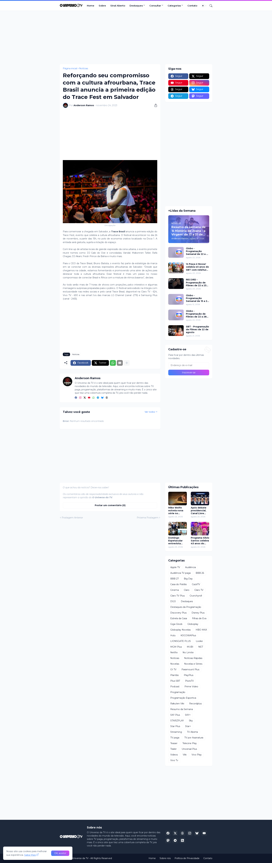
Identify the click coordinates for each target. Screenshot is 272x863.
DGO (173, 601)
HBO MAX (201, 629)
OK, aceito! (60, 853)
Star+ (188, 726)
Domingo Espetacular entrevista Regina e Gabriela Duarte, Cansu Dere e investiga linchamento (177, 540)
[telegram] (98, 397)
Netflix (174, 652)
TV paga (174, 737)
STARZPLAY (177, 720)
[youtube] (89, 397)
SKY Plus (175, 714)
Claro (186, 590)
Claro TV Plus (177, 595)
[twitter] (85, 397)
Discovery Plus (178, 612)
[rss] (182, 840)
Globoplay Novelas (180, 629)
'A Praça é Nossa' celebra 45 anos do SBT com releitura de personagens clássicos (197, 267)
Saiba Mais (30, 855)
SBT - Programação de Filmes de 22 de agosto (197, 329)
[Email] (120, 363)
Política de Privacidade (187, 858)
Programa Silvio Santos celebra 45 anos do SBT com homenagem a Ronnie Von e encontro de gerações (200, 540)
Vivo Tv (174, 760)
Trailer (173, 749)
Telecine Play (189, 743)
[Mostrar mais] (127, 363)
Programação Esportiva (183, 697)
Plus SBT (175, 680)
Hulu (173, 635)
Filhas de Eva (199, 618)
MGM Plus (176, 646)
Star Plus (175, 726)
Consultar (155, 5)
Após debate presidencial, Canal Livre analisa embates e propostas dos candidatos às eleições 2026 (199, 510)
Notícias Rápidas (193, 658)
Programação (177, 692)
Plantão (174, 675)
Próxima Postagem (147, 517)
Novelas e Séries (193, 663)
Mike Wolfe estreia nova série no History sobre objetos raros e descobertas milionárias (177, 510)
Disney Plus (198, 612)
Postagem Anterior (72, 517)
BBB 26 (200, 573)
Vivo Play (197, 754)
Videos (174, 754)
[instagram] (80, 397)
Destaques (136, 5)
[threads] (107, 397)
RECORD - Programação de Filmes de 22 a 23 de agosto (196, 282)
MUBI (190, 646)
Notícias (83, 68)
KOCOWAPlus (188, 635)
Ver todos (150, 412)
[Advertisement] (136, 37)
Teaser (173, 743)
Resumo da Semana (181, 709)
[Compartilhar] (154, 105)
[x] (175, 833)
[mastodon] (168, 840)
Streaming (176, 732)
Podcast (174, 686)
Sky (191, 720)
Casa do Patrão (178, 584)
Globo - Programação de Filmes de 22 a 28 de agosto (196, 314)
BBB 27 (174, 578)
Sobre (102, 5)
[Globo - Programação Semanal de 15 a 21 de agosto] (176, 299)
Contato (192, 5)
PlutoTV (189, 680)
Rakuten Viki (177, 703)
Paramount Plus (190, 669)
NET (200, 646)
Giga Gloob (176, 624)
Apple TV (175, 567)
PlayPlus (188, 675)
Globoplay (192, 624)
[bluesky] (102, 397)
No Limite (188, 652)
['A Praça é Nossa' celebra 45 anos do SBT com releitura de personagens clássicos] (176, 268)
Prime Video (191, 686)
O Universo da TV (79, 858)
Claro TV (198, 590)
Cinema (174, 590)
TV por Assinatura (193, 737)
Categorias (174, 5)
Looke (199, 641)
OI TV (173, 669)
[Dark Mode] (204, 5)
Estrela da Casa (178, 618)
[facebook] (76, 397)
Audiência (190, 567)
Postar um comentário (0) (110, 505)
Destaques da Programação (185, 607)
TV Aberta (192, 732)
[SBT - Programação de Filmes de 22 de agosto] (176, 330)
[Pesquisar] (209, 5)
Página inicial (70, 68)
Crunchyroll (196, 595)
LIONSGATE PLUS (180, 641)
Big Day (188, 578)
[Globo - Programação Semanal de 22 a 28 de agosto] (176, 252)
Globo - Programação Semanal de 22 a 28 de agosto (197, 251)
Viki (185, 754)
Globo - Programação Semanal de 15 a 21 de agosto (197, 298)
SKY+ (188, 714)
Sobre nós (165, 858)
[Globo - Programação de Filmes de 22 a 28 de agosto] (176, 315)
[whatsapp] (93, 397)
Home (90, 5)
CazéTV (196, 584)
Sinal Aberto (117, 5)
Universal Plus (189, 749)
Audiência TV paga (180, 573)
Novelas (174, 663)
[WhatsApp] (113, 363)
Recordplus (195, 703)
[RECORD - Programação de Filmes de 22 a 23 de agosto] (176, 283)
